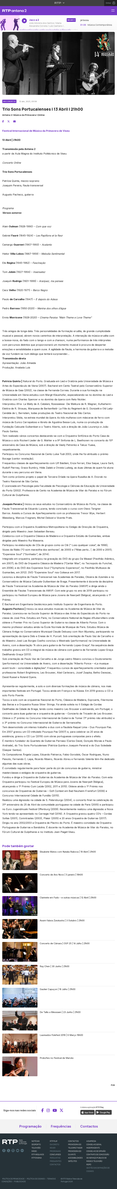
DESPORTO (36, 1144)
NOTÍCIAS (35, 1141)
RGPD (88, 1164)
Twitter (8, 1150)
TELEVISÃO (36, 1148)
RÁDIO (34, 1151)
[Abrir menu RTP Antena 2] (114, 10)
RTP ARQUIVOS (38, 1154)
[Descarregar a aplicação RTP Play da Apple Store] (87, 1112)
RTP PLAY (53, 1141)
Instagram (13, 1150)
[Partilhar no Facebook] (3, 121)
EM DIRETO (54, 1144)
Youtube (17, 1150)
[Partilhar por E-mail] (14, 121)
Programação (30, 1126)
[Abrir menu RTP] (58, 3)
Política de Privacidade (13, 1178)
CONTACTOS (73, 1141)
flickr (22, 1150)
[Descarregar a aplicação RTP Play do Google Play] (103, 1112)
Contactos (89, 1126)
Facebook (4, 1150)
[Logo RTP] (14, 1142)
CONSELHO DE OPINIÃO (96, 1151)
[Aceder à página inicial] (10, 10)
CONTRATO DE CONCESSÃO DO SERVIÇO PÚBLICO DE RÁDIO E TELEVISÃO (97, 1157)
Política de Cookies (36, 1178)
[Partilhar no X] (8, 121)
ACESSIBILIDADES (75, 1158)
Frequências (61, 1126)
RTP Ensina (37, 1158)
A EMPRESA (91, 1141)
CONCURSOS (55, 1154)
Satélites (72, 1161)
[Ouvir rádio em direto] (10, 23)
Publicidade (20, 1181)
